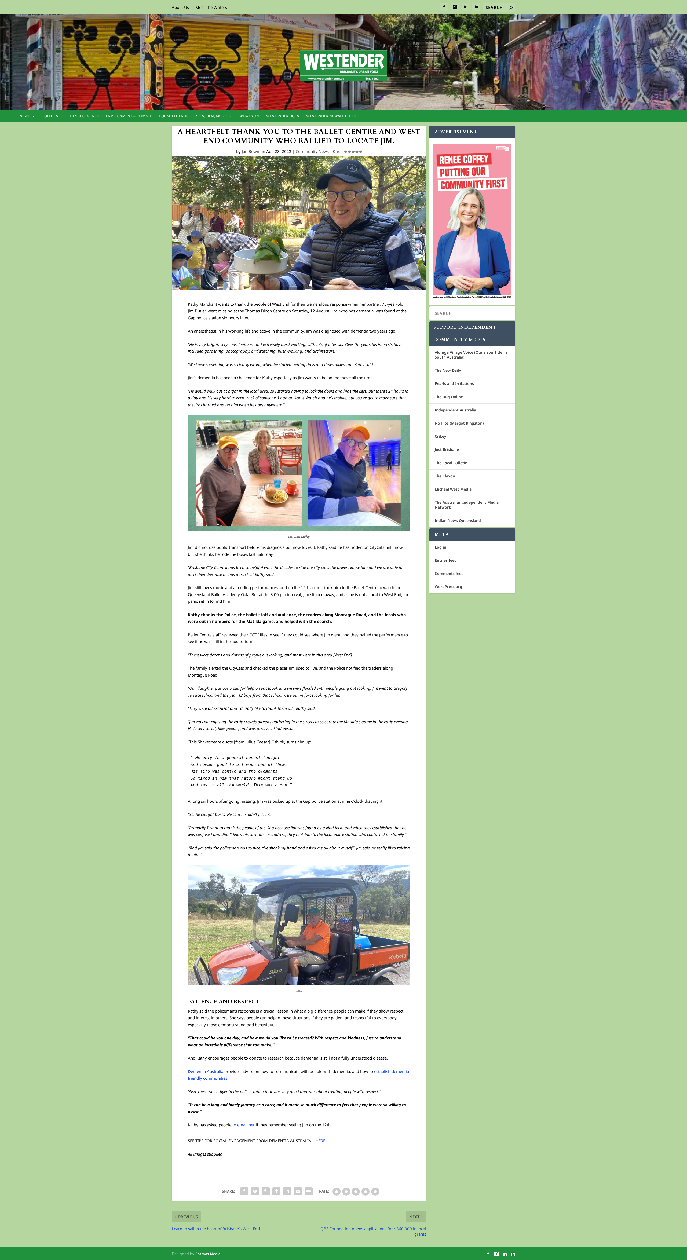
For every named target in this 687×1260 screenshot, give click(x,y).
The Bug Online (449, 396)
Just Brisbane (447, 449)
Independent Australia (455, 409)
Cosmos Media (208, 1253)
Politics (50, 116)
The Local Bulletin (451, 462)
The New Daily (448, 370)
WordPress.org (448, 586)
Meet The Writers (211, 7)
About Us (180, 7)
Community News (312, 151)
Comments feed (449, 573)
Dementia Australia (205, 1071)
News (25, 116)
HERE (320, 1140)
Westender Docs (282, 116)
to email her (244, 1124)
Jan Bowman (253, 151)
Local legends (173, 116)
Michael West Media (453, 489)
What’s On (249, 116)
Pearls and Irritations (454, 383)
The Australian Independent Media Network (467, 505)
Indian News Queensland (458, 520)
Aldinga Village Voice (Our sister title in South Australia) (471, 355)
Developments (84, 116)
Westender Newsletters (331, 116)
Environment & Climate (129, 116)
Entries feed (446, 560)
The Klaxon (445, 476)
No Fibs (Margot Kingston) (459, 423)
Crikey (440, 436)
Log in (440, 547)
